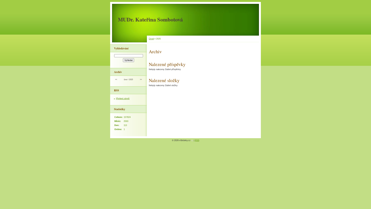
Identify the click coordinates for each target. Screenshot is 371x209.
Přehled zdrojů (122, 98)
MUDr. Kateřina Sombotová (150, 19)
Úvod (151, 39)
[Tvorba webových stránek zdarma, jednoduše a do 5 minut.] (192, 140)
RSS (197, 140)
